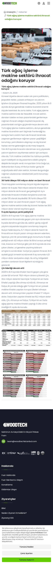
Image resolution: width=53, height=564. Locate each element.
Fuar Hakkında (8, 475)
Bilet (3, 508)
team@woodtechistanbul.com (22, 441)
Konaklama (6, 484)
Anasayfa (11, 12)
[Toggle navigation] (48, 3)
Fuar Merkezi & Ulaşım (12, 480)
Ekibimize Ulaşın (9, 489)
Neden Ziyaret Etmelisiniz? (14, 513)
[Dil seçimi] (39, 3)
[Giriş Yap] (44, 3)
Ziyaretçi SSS (7, 518)
